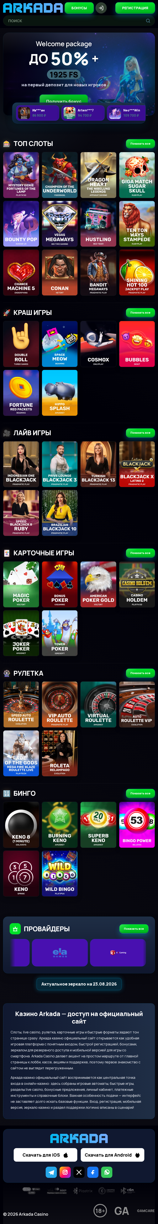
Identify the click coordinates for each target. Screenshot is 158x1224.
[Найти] (148, 21)
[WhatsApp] (106, 1172)
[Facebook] (92, 1172)
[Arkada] (33, 8)
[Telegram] (51, 1172)
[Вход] (101, 8)
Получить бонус (64, 101)
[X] (79, 1172)
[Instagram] (65, 1172)
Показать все (140, 144)
